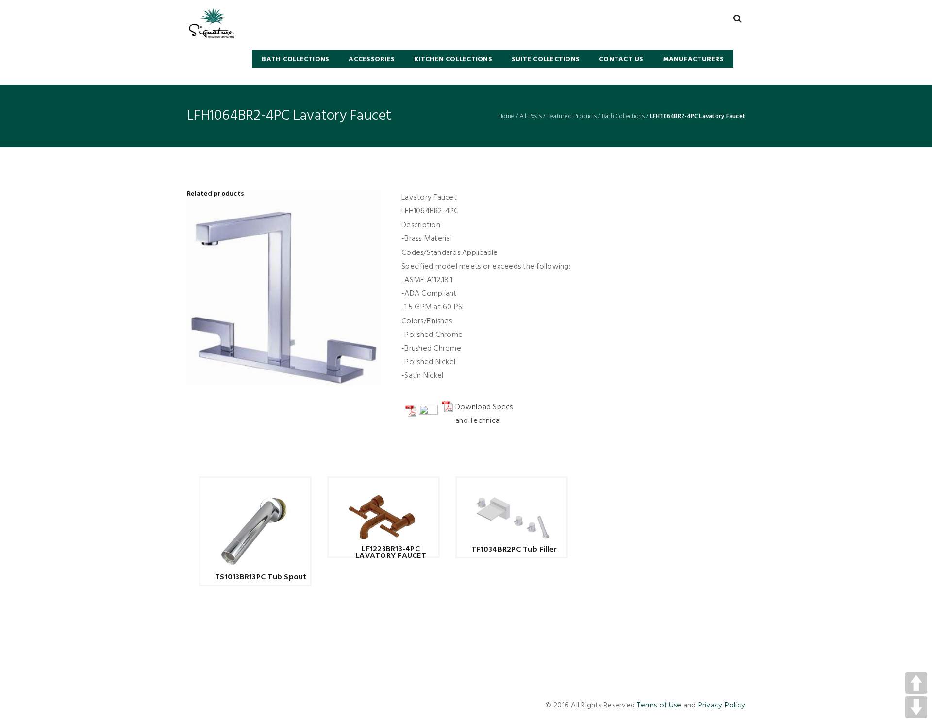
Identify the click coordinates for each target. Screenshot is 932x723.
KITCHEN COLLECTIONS (453, 59)
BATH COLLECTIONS (295, 59)
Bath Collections (623, 116)
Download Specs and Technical (484, 414)
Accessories (372, 59)
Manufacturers (693, 59)
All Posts (531, 116)
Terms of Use (659, 705)
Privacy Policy (722, 705)
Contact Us (621, 59)
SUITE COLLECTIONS (546, 59)
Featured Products (572, 116)
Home (506, 116)
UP (916, 683)
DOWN (916, 707)
